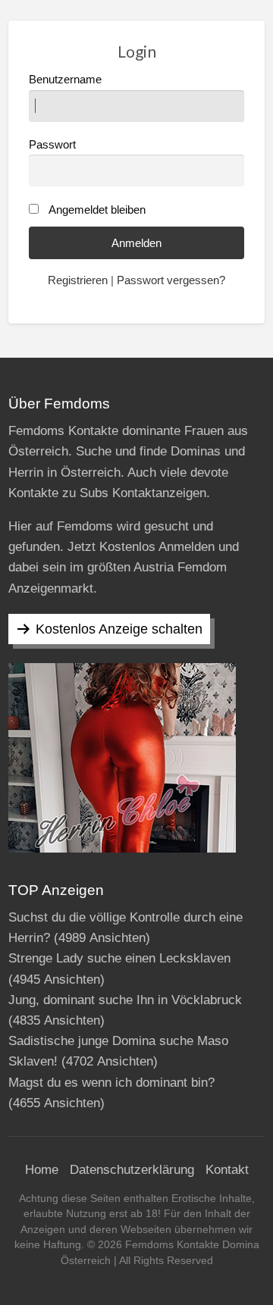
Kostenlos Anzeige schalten (119, 629)
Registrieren (78, 280)
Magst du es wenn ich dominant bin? (111, 1082)
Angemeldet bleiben (97, 210)
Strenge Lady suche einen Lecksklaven (119, 958)
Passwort (52, 145)
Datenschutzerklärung (132, 1170)
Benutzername (65, 80)
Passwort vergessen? (171, 280)
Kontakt (227, 1170)
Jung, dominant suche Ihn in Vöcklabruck (125, 1000)
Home (41, 1170)
